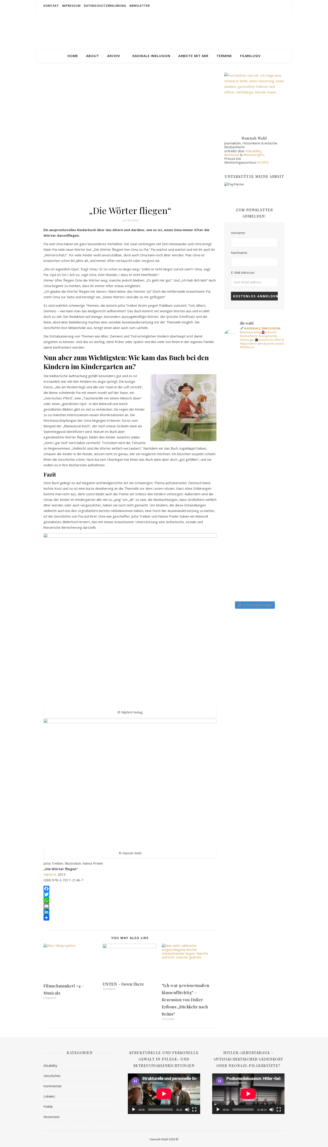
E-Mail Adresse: (243, 272)
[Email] (130, 906)
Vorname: (238, 232)
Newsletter (139, 6)
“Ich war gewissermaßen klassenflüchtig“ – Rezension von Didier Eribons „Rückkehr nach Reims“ (186, 1000)
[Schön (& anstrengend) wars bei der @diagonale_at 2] (227, 454)
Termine (224, 55)
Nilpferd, (51, 874)
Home (72, 55)
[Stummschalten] (187, 1109)
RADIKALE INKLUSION (151, 55)
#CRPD (263, 162)
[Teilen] (130, 918)
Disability (50, 1065)
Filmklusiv (250, 55)
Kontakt (51, 6)
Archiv (113, 55)
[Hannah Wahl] (164, 30)
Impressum (71, 6)
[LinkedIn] (130, 912)
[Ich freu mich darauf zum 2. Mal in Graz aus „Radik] (268, 475)
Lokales (49, 1096)
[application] (164, 1093)
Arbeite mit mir (193, 55)
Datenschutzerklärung (105, 6)
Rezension (52, 1116)
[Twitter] (130, 894)
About (92, 55)
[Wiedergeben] (133, 1109)
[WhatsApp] (130, 900)
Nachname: (239, 252)
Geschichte (52, 1075)
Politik (48, 1106)
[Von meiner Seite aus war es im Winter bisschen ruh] (248, 463)
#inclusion (231, 154)
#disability (253, 151)
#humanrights (254, 154)
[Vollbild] (194, 1109)
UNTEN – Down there (123, 984)
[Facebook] (130, 889)
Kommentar (53, 1086)
